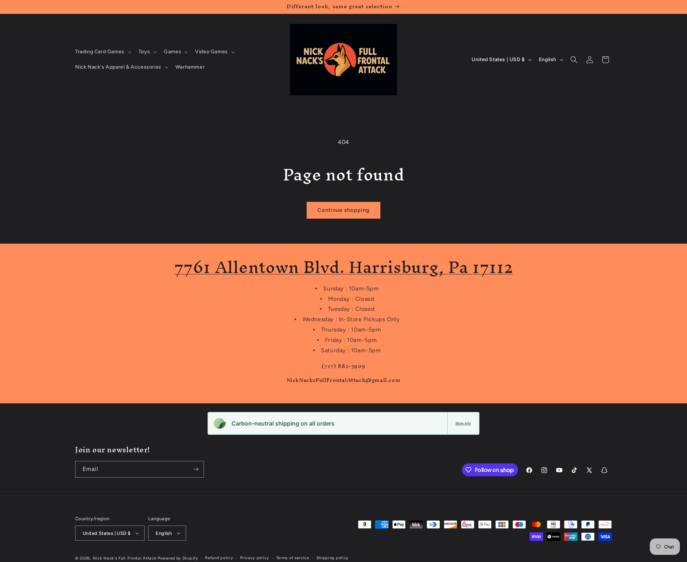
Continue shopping (343, 210)
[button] (102, 51)
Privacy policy (254, 558)
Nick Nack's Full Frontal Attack (125, 558)
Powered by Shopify (178, 558)
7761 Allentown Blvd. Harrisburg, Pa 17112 (343, 267)
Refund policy (219, 558)
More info (463, 423)
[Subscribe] (196, 469)
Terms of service (292, 558)
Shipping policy (332, 558)
